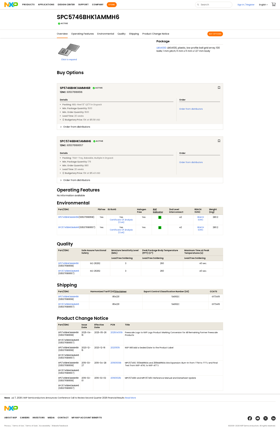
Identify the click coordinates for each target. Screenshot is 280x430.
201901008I (116, 362)
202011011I (115, 347)
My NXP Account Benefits (87, 417)
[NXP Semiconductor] (11, 4)
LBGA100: (161, 47)
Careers (25, 417)
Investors (39, 417)
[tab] (140, 127)
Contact (63, 417)
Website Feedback (60, 425)
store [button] (111, 4)
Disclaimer (121, 291)
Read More (130, 397)
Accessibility (44, 425)
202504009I (117, 332)
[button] (263, 4)
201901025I (116, 377)
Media (51, 417)
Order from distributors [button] (76, 126)
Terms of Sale (31, 425)
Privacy (7, 425)
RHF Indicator (158, 210)
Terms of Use (18, 425)
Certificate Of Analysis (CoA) (121, 221)
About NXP (10, 417)
